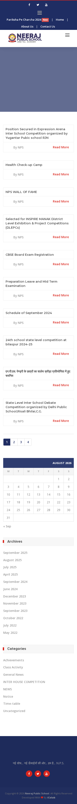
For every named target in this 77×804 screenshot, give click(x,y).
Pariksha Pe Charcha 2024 (27, 19)
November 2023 (14, 603)
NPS (21, 147)
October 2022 (13, 618)
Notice (8, 696)
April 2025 (10, 574)
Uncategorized (14, 711)
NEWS (7, 689)
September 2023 (15, 611)
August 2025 (12, 560)
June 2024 (10, 589)
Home (60, 19)
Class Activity (13, 667)
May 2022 (10, 633)
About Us (27, 26)
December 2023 (14, 596)
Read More (61, 147)
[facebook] (29, 5)
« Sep (7, 526)
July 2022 (9, 625)
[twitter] (38, 5)
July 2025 (9, 567)
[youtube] (46, 5)
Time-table (11, 703)
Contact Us (47, 26)
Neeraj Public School (37, 793)
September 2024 (15, 582)
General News (13, 674)
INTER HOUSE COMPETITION (24, 682)
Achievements (13, 660)
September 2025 (15, 553)
